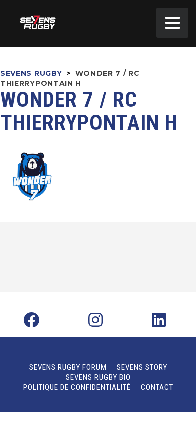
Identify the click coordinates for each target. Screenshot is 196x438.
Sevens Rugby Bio (98, 377)
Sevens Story (142, 367)
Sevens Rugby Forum (68, 367)
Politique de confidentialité (77, 387)
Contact (157, 387)
